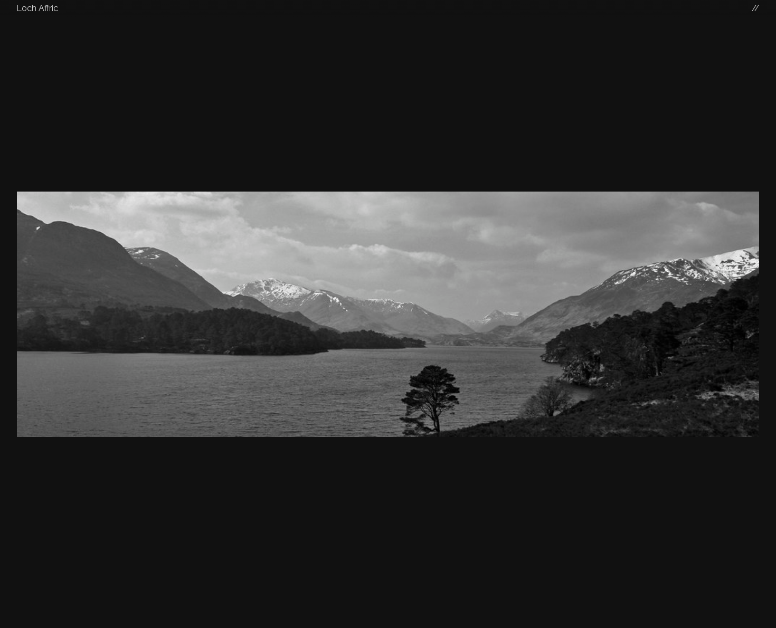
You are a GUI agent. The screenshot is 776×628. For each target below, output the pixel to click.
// (755, 8)
